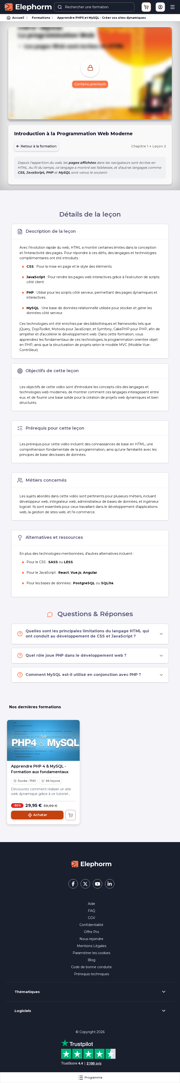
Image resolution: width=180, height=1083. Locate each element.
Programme (93, 1077)
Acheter (40, 815)
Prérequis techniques (91, 974)
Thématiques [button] (27, 992)
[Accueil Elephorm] (91, 864)
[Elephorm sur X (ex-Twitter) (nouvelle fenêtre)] (85, 883)
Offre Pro (91, 932)
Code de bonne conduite (91, 967)
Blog (91, 960)
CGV (91, 918)
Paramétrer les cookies (91, 953)
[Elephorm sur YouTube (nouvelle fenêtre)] (97, 883)
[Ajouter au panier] (70, 815)
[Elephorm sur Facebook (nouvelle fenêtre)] (73, 883)
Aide (91, 904)
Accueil (18, 17)
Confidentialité (91, 925)
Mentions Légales (91, 946)
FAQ (91, 911)
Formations (41, 17)
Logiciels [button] (23, 1011)
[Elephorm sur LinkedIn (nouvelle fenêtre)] (109, 883)
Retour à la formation (38, 146)
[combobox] (94, 7)
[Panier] (146, 7)
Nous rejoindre (91, 939)
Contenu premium (90, 84)
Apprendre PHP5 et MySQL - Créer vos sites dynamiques (101, 17)
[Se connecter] (160, 7)
